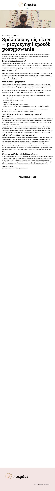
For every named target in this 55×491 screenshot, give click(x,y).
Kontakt (36, 484)
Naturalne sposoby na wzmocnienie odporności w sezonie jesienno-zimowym (25, 261)
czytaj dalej (10, 224)
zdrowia (45, 163)
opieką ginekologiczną (23, 163)
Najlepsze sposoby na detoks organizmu (22, 355)
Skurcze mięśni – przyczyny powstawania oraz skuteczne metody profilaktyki (25, 213)
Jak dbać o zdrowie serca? (17, 401)
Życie (18, 216)
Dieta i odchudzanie (17, 312)
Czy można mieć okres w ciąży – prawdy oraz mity (15, 168)
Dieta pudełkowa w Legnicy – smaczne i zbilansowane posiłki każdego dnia (27, 309)
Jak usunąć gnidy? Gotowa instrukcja (21, 447)
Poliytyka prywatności (44, 484)
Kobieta (3, 35)
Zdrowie (8, 35)
